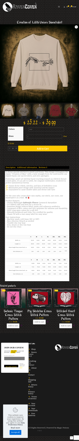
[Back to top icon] (71, 437)
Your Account (31, 404)
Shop (33, 349)
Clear (65, 136)
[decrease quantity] (9, 148)
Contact (31, 375)
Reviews (43, 167)
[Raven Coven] (19, 7)
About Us (32, 369)
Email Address (9, 356)
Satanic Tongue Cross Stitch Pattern (13, 315)
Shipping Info (32, 381)
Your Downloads (33, 409)
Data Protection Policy (16, 424)
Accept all (15, 432)
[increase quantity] (16, 148)
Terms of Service (32, 397)
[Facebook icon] (38, 431)
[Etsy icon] (41, 431)
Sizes (11, 136)
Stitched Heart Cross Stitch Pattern (65, 315)
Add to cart (13, 326)
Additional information (27, 167)
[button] (77, 111)
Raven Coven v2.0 (32, 354)
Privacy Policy (31, 392)
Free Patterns (31, 414)
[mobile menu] (59, 7)
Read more (15, 428)
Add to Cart (43, 148)
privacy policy (21, 367)
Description (11, 167)
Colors (12, 129)
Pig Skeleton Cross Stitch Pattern (39, 313)
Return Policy (32, 386)
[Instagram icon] (39, 431)
